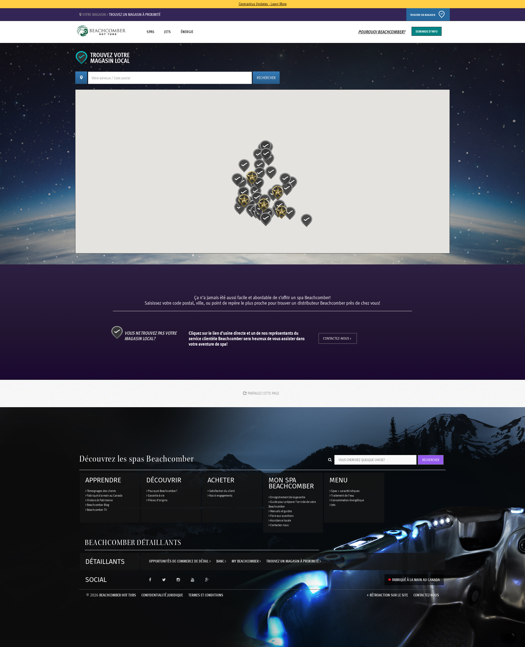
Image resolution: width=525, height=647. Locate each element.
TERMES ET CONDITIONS (205, 595)
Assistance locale (280, 520)
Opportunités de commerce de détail (179, 561)
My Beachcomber (245, 561)
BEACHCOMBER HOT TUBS (111, 595)
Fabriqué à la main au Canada (104, 495)
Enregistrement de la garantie (287, 496)
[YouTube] (192, 579)
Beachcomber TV (96, 509)
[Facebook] (150, 579)
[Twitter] (163, 579)
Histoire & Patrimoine (99, 499)
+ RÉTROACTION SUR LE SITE (387, 595)
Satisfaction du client (222, 490)
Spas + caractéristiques (345, 490)
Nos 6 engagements (220, 495)
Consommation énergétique (347, 499)
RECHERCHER (266, 77)
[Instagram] (178, 579)
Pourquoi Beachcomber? (381, 31)
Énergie (187, 31)
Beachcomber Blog (97, 504)
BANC (220, 561)
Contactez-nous (336, 338)
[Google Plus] (206, 579)
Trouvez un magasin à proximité (135, 14)
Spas (150, 31)
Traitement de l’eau (342, 495)
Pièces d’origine (157, 499)
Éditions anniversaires (101, 33)
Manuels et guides (281, 510)
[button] (271, 172)
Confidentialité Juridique (162, 595)
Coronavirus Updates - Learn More (263, 4)
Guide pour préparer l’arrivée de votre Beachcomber (292, 504)
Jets (167, 31)
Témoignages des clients (101, 490)
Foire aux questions (282, 515)
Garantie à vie (155, 495)
